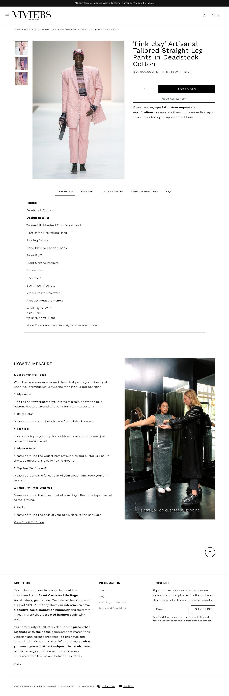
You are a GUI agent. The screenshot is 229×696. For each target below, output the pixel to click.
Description (65, 191)
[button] (7, 15)
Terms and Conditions (113, 608)
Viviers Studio (29, 686)
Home (17, 29)
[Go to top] (210, 552)
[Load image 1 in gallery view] (21, 48)
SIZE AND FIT (87, 191)
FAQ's (102, 596)
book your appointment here (172, 117)
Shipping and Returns (112, 602)
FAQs (168, 191)
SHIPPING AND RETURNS (144, 191)
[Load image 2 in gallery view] (21, 63)
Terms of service (86, 686)
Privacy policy (68, 686)
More (17, 663)
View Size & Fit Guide (29, 522)
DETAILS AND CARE (112, 191)
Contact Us (106, 590)
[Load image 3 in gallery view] (21, 78)
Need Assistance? (174, 98)
